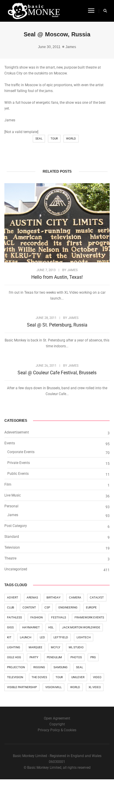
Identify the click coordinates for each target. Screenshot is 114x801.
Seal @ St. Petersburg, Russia (57, 325)
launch (25, 637)
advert (12, 597)
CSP (47, 607)
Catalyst (97, 597)
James (70, 47)
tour (54, 138)
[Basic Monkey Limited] (33, 10)
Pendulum (54, 657)
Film (7, 484)
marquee (35, 647)
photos (76, 657)
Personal (11, 506)
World (71, 138)
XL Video (95, 687)
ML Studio (76, 647)
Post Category (15, 526)
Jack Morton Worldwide (81, 627)
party (34, 657)
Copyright (57, 724)
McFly (55, 647)
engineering (67, 607)
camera (75, 597)
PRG (93, 657)
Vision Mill (53, 687)
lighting (13, 647)
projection (16, 667)
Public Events (18, 474)
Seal (38, 138)
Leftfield (60, 637)
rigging (39, 667)
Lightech (84, 637)
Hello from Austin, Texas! (57, 277)
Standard (11, 537)
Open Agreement (57, 718)
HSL (50, 627)
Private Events (18, 463)
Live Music (12, 495)
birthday (53, 597)
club (10, 607)
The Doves (39, 677)
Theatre (10, 558)
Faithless (14, 617)
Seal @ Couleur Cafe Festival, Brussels (57, 372)
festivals (58, 617)
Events (9, 443)
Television (12, 547)
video (97, 677)
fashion (36, 617)
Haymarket (31, 627)
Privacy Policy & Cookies (57, 730)
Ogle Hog (14, 657)
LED (42, 637)
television (15, 677)
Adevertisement (16, 432)
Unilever (77, 677)
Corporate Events (20, 452)
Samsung (60, 667)
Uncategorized (15, 569)
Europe (91, 607)
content (29, 607)
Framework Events (89, 617)
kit (9, 637)
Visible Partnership (22, 687)
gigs (10, 627)
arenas (32, 597)
